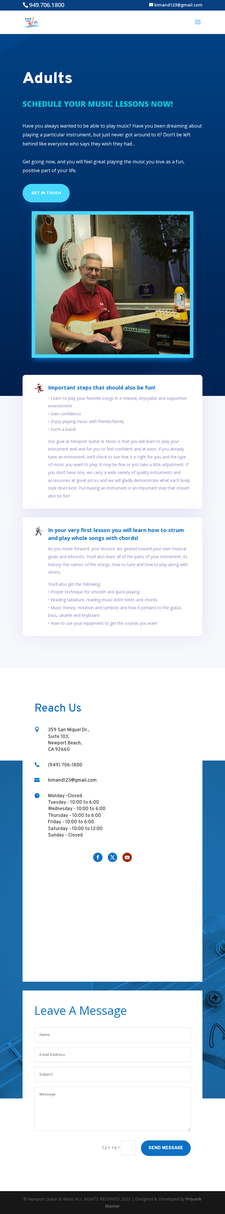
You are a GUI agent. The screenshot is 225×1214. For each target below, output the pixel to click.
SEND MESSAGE (166, 1148)
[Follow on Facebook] (98, 857)
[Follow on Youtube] (127, 857)
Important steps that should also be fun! (101, 387)
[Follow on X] (112, 857)
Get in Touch (46, 193)
